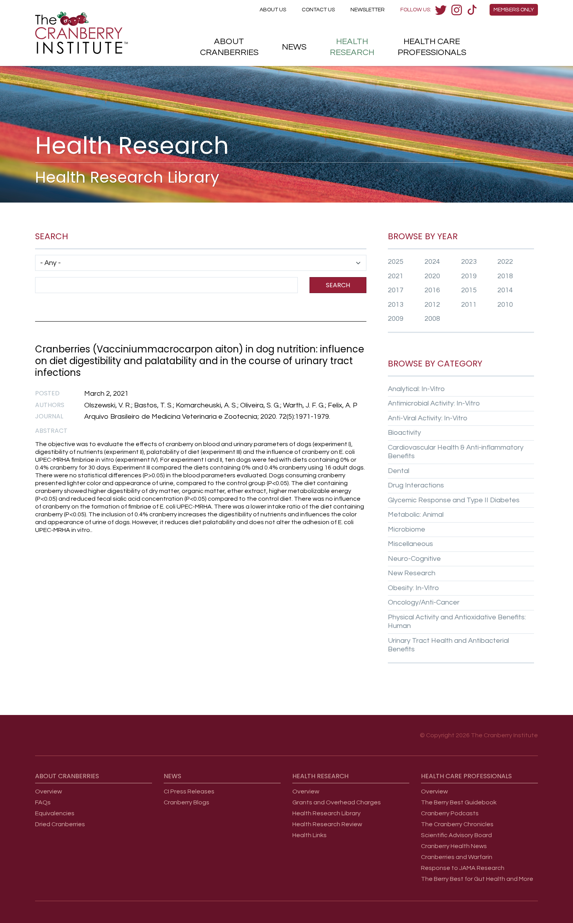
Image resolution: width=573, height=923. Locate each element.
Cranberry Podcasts (450, 813)
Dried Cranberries (60, 824)
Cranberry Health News (454, 846)
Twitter (441, 10)
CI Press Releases (189, 791)
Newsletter (367, 9)
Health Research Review (327, 824)
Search (338, 285)
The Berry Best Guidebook (459, 802)
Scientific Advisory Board (456, 835)
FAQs (43, 802)
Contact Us (318, 9)
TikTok (472, 10)
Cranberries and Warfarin (456, 857)
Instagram (456, 10)
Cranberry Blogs (186, 802)
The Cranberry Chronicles (457, 824)
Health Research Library (326, 813)
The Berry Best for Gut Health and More (477, 879)
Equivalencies (54, 813)
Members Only (513, 9)
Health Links (309, 835)
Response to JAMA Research (462, 868)
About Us (273, 9)
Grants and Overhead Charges (336, 802)
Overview (48, 791)
